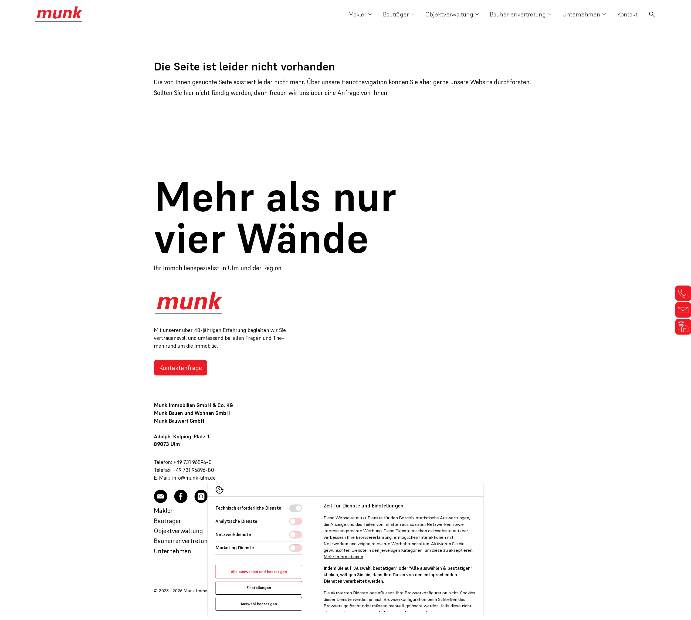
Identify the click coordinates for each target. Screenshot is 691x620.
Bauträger (167, 521)
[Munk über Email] (160, 496)
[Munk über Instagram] (201, 496)
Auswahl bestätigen (259, 603)
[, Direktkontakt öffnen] (683, 293)
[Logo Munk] (59, 14)
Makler (163, 510)
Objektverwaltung (178, 531)
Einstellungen (258, 587)
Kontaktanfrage (180, 368)
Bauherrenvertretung (182, 541)
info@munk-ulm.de (194, 478)
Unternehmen (172, 551)
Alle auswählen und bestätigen (259, 571)
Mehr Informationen (343, 557)
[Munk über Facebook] (181, 496)
